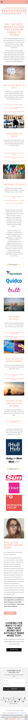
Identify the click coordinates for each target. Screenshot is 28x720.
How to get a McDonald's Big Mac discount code (14, 333)
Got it (18, 719)
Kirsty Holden (21, 713)
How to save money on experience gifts (14, 197)
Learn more (12, 719)
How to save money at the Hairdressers (14, 421)
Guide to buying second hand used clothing (14, 112)
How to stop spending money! (14, 104)
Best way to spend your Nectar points (14, 375)
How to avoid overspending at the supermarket (14, 108)
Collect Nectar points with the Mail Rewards (14, 379)
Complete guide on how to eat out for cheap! (14, 337)
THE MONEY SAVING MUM (16, 710)
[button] (10, 613)
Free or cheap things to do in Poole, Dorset (14, 161)
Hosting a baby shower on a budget (14, 200)
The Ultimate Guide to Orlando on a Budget (14, 153)
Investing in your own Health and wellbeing (14, 403)
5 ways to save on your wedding (14, 203)
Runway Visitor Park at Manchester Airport (14, 157)
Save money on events (14, 184)
